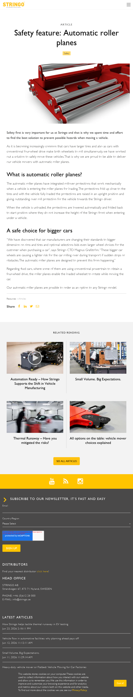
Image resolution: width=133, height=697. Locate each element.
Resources (11, 298)
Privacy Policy (79, 690)
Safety (66, 53)
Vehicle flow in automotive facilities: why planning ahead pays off (40, 638)
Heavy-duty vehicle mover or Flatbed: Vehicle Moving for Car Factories (44, 667)
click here (42, 571)
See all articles (66, 461)
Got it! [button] (120, 683)
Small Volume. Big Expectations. (21, 652)
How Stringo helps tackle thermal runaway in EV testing (35, 624)
